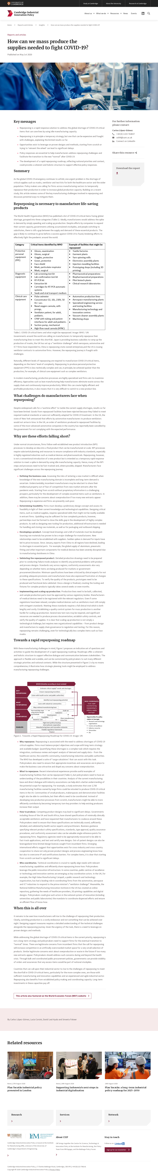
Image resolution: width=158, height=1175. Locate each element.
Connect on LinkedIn (125, 141)
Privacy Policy (55, 1169)
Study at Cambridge (90, 3)
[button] (94, 13)
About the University (113, 3)
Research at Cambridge (138, 3)
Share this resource (123, 152)
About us (88, 13)
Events (134, 13)
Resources (114, 13)
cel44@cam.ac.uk (124, 137)
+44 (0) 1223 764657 (125, 133)
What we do (101, 13)
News (125, 13)
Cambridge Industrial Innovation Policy (23, 13)
